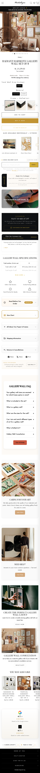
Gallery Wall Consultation (16, 434)
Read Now (20, 624)
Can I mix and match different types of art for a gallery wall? (19, 420)
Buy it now (20, 120)
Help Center (19, 756)
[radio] (19, 85)
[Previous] (3, 144)
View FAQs (20, 575)
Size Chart (10, 315)
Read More (19, 275)
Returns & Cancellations (15, 350)
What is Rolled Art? (13, 428)
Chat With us (19, 760)
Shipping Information (14, 338)
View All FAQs (20, 442)
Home (19, 57)
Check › (34, 164)
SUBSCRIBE (19, 765)
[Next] (37, 144)
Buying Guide (33, 160)
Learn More (31, 364)
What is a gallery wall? (15, 407)
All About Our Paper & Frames (17, 327)
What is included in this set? (17, 401)
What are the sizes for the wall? (18, 413)
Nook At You (19, 751)
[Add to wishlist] (13, 678)
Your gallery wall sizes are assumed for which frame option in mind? (19, 393)
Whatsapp (20, 665)
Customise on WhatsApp (21, 227)
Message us (15, 170)
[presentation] (37, 105)
